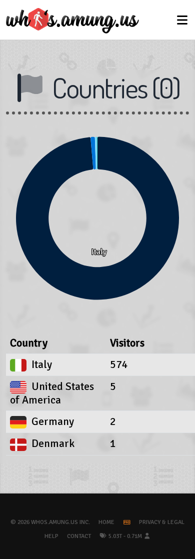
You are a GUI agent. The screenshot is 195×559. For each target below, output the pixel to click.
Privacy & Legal (161, 522)
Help (51, 536)
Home (106, 522)
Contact (79, 536)
